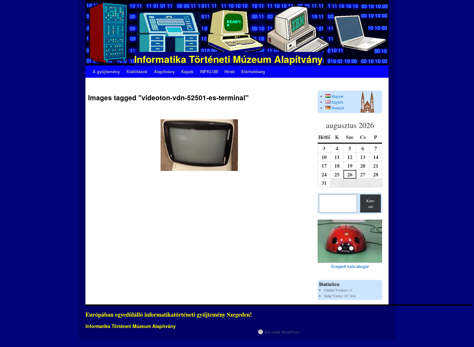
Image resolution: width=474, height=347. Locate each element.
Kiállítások (136, 71)
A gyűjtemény (106, 71)
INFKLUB (209, 71)
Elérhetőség (253, 71)
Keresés (370, 203)
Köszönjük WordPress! (282, 331)
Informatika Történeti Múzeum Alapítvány (228, 59)
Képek (187, 71)
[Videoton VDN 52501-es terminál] (199, 145)
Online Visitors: (337, 289)
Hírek (229, 71)
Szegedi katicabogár (350, 266)
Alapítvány (164, 71)
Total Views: (334, 295)
